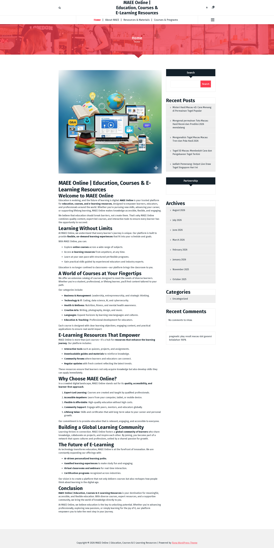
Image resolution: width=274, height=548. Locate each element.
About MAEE (112, 19)
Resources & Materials (136, 19)
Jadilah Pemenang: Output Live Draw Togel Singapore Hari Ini (192, 166)
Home (97, 19)
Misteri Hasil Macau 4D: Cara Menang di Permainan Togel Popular (192, 109)
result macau (192, 336)
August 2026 (179, 210)
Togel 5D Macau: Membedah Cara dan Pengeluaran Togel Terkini (192, 152)
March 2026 (179, 239)
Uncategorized (180, 298)
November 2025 (181, 269)
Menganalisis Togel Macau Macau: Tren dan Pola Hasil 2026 (190, 139)
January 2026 (179, 259)
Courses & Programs (166, 19)
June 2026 (178, 230)
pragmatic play (177, 336)
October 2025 (179, 279)
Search (191, 72)
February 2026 (180, 249)
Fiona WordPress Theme (184, 542)
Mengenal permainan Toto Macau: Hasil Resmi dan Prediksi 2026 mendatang (190, 124)
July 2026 (177, 220)
